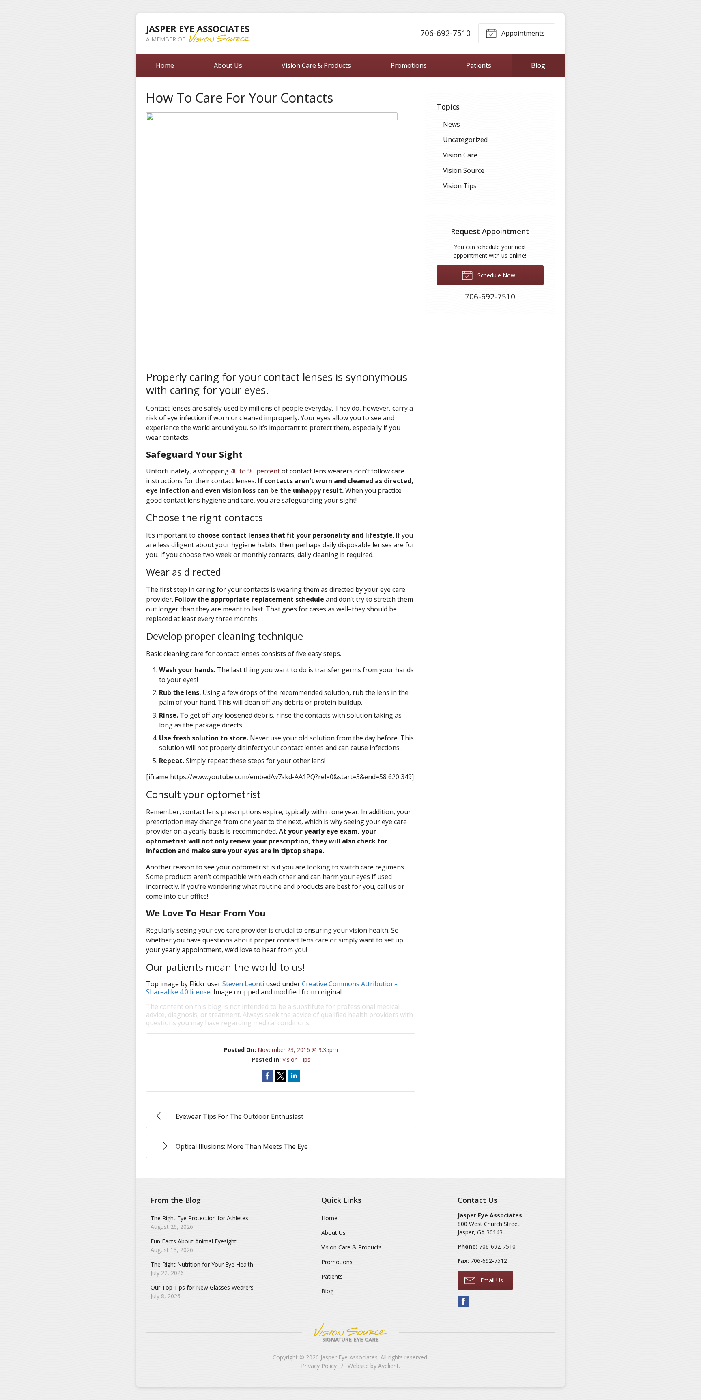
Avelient (388, 1366)
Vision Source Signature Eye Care (350, 1332)
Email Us (491, 1280)
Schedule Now (495, 275)
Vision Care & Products (316, 65)
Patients (478, 65)
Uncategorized (465, 139)
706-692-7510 (445, 33)
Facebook (463, 1301)
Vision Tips (296, 1059)
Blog (538, 65)
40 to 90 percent (255, 471)
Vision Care (460, 155)
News (451, 124)
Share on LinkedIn (294, 1076)
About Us (228, 65)
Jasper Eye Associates (349, 1357)
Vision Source (463, 170)
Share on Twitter (280, 1076)
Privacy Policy (319, 1366)
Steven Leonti (243, 983)
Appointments (522, 33)
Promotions (409, 65)
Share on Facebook (267, 1076)
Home (165, 65)
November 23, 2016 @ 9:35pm (298, 1050)
